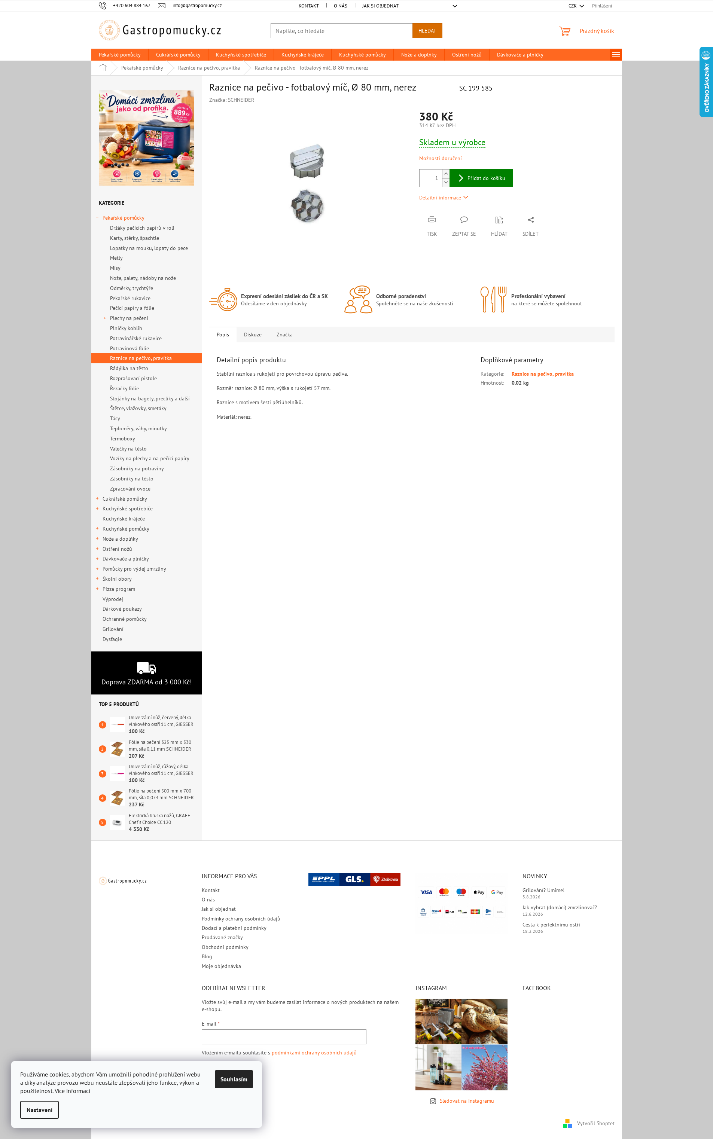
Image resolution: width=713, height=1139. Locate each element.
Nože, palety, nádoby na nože (143, 278)
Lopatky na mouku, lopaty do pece (149, 248)
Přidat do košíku (486, 178)
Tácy (115, 418)
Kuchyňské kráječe (124, 518)
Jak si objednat (380, 6)
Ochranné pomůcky (124, 619)
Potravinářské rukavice (136, 338)
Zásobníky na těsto (131, 478)
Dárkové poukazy (122, 608)
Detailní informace (440, 197)
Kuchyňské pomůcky (126, 528)
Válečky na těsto (128, 448)
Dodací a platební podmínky (234, 928)
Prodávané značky (222, 937)
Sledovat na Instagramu (467, 1100)
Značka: (231, 100)
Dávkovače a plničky (126, 558)
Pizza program (119, 589)
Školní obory (117, 578)
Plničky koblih (126, 328)
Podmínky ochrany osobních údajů (241, 918)
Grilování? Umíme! (543, 890)
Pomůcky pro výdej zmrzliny (134, 568)
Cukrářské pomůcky (125, 498)
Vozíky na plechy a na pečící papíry (149, 458)
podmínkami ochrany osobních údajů (314, 1052)
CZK (573, 6)
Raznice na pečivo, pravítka (141, 358)
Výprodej (113, 599)
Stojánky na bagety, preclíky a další (150, 398)
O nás (340, 6)
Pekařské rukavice (130, 298)
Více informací (72, 1090)
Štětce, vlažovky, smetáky (138, 408)
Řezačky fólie (124, 388)
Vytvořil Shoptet (596, 1123)
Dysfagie (112, 639)
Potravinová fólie (129, 348)
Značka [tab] (285, 334)
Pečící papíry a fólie (132, 308)
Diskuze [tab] (253, 334)
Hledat (427, 30)
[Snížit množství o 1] (446, 182)
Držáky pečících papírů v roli (142, 228)
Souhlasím (233, 1079)
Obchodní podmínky (225, 947)
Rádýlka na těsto (129, 368)
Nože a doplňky (120, 538)
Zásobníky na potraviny (137, 468)
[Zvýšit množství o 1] (446, 174)
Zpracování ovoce (130, 488)
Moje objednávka (221, 966)
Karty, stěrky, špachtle (134, 238)
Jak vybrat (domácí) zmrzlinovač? (559, 907)
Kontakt (309, 6)
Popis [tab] (223, 334)
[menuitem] (119, 55)
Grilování (113, 629)
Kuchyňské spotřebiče (128, 508)
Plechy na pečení (129, 318)
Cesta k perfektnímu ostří (551, 924)
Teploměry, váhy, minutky (138, 428)
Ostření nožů (117, 549)
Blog (207, 956)
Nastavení (39, 1110)
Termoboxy (122, 438)
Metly (116, 257)
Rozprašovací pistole (133, 378)
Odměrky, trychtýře (131, 288)
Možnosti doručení (440, 158)
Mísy (115, 268)
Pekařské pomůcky (123, 217)
